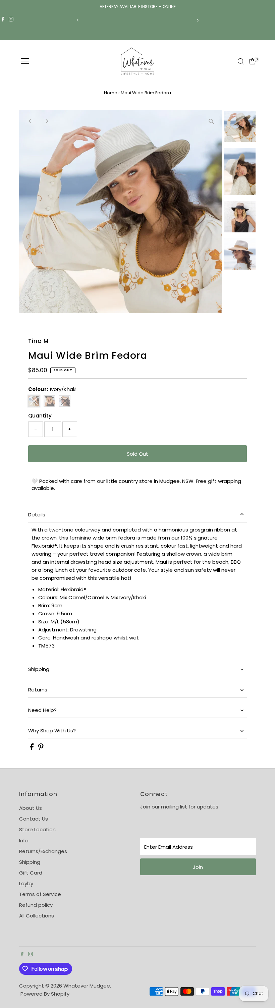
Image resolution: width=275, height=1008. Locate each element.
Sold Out (137, 453)
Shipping (38, 669)
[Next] (197, 20)
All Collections (36, 915)
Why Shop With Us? (52, 730)
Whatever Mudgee (86, 985)
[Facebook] (3, 20)
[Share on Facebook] (32, 748)
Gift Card (30, 872)
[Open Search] (241, 61)
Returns (37, 689)
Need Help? (42, 710)
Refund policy (36, 904)
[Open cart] (252, 61)
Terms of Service (40, 894)
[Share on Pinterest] (41, 748)
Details (36, 514)
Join (198, 867)
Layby (26, 883)
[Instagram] (11, 20)
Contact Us (33, 818)
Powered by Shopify (44, 993)
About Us (30, 807)
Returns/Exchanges (43, 851)
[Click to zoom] (211, 121)
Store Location (37, 829)
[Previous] (77, 20)
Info (24, 840)
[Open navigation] (25, 61)
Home (110, 93)
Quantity (40, 415)
